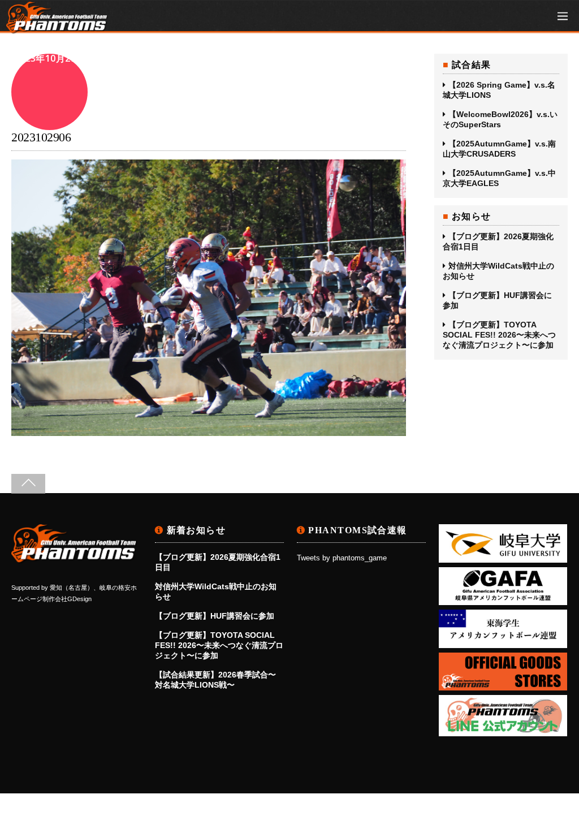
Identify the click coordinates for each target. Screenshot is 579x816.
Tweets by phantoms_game (342, 558)
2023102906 (41, 137)
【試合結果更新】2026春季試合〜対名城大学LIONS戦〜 (215, 679)
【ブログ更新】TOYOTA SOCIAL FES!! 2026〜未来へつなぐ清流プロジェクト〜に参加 (499, 334)
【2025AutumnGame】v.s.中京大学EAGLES (499, 178)
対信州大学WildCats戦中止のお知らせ (498, 270)
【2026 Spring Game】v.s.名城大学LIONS (499, 90)
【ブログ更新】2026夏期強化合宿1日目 (498, 241)
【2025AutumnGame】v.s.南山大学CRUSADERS (499, 148)
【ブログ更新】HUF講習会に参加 (497, 300)
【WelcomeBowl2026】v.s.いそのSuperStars (500, 119)
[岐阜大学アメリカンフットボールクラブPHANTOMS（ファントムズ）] (57, 28)
